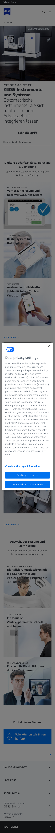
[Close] (49, 346)
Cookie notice (13, 466)
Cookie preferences (27, 475)
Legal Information (30, 466)
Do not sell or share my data (27, 484)
